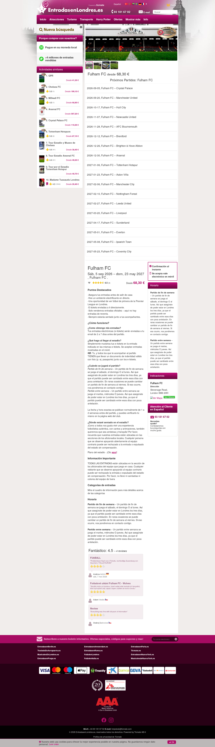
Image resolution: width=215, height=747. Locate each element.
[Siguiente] (156, 43)
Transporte (86, 19)
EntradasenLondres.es (85, 732)
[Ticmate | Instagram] (111, 720)
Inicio (43, 19)
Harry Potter (103, 19)
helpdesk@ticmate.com (122, 728)
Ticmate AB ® (140, 732)
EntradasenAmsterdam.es (96, 646)
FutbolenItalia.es (91, 658)
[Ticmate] (96, 5)
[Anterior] (106, 43)
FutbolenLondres (91, 654)
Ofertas (118, 19)
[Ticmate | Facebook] (104, 720)
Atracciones (56, 19)
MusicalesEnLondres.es (48, 654)
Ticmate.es (136, 650)
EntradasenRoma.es (93, 650)
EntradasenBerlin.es (46, 646)
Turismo (72, 19)
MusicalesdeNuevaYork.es (143, 658)
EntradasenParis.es (140, 646)
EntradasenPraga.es (46, 658)
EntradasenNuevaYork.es (142, 654)
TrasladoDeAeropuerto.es (49, 650)
